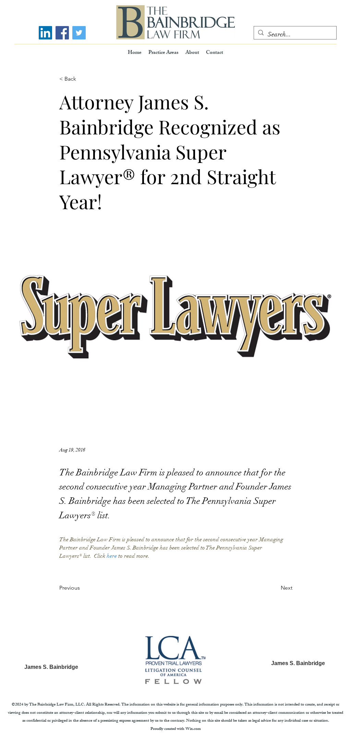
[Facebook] (62, 32)
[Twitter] (79, 32)
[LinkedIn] (45, 32)
